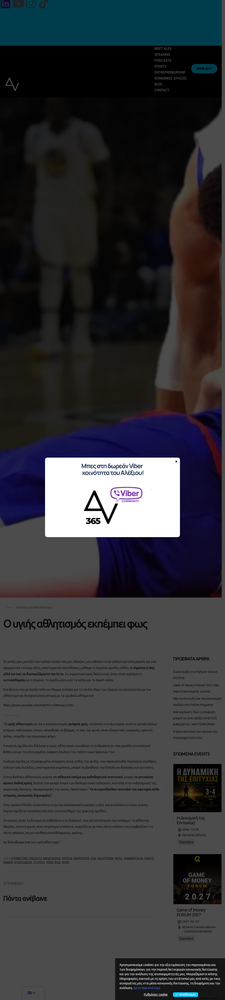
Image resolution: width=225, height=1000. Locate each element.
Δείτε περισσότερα (146, 988)
